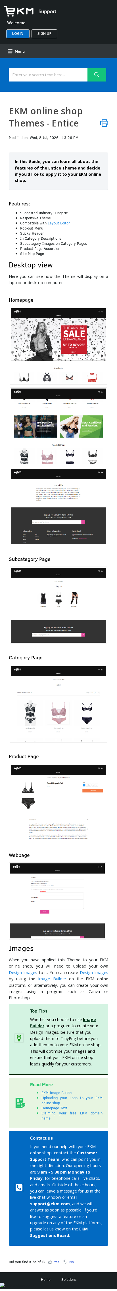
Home (46, 1279)
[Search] (96, 75)
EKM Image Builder (57, 1092)
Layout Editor (59, 223)
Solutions (68, 1279)
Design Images (23, 972)
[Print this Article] (104, 123)
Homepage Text (54, 1107)
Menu (19, 51)
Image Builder (52, 978)
